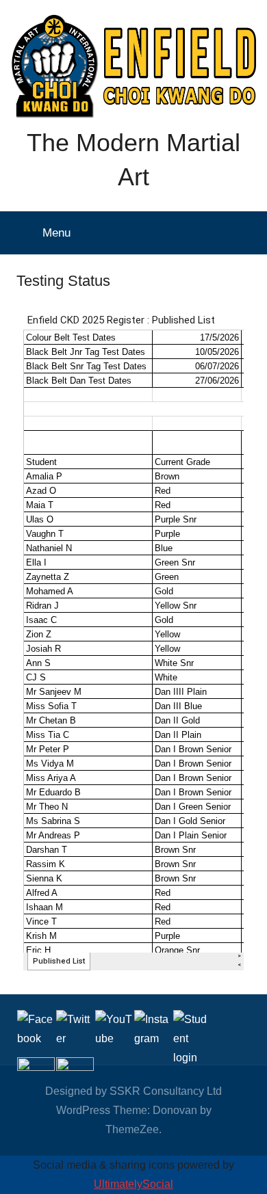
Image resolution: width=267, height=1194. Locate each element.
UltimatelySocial (133, 1184)
